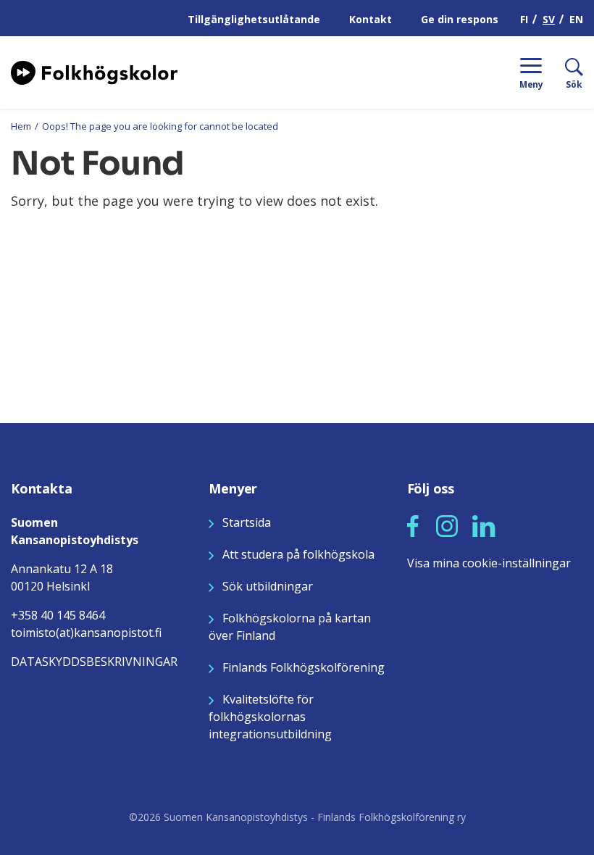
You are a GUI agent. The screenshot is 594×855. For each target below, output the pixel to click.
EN (576, 19)
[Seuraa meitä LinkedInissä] (483, 524)
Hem (21, 126)
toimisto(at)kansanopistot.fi (86, 633)
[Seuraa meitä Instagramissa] (447, 524)
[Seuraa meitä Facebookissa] (413, 524)
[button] (413, 526)
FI (524, 19)
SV (549, 19)
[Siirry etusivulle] (94, 71)
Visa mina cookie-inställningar (489, 563)
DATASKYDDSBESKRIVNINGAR (94, 662)
